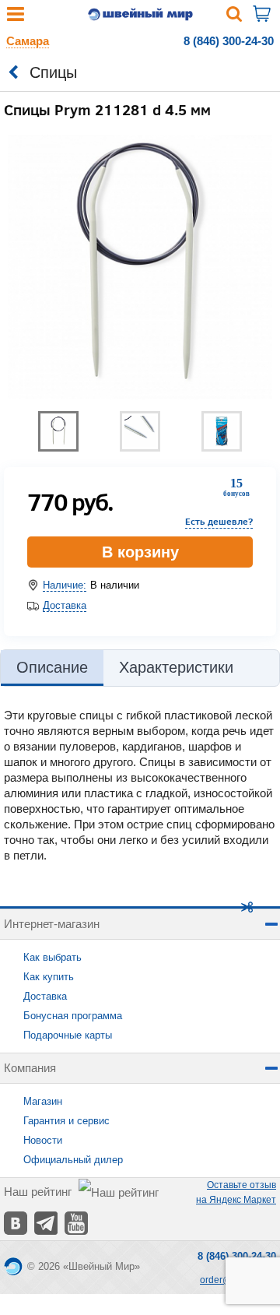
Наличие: (64, 585)
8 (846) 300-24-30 (229, 40)
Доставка (64, 605)
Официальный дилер (73, 1160)
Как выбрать (52, 957)
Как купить (48, 977)
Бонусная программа (72, 1015)
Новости (42, 1140)
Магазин (42, 1101)
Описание (52, 667)
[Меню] (15, 17)
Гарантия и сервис (66, 1121)
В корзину (140, 552)
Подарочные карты (67, 1035)
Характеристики (176, 667)
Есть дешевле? (219, 521)
